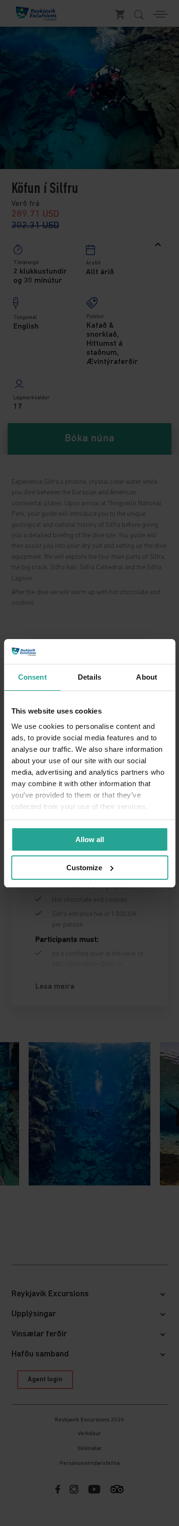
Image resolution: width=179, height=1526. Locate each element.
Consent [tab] (32, 677)
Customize (84, 868)
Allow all (89, 839)
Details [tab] (89, 677)
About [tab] (146, 677)
